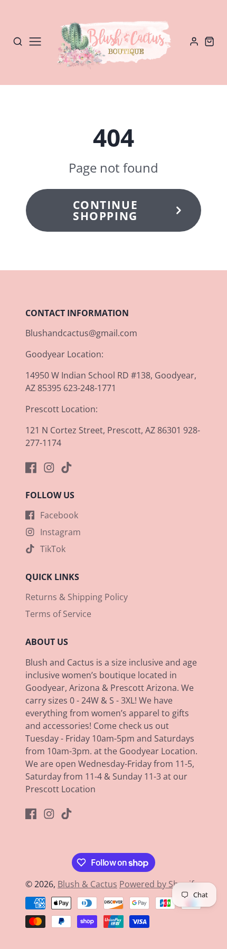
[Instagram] (49, 467)
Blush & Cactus (87, 884)
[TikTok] (66, 467)
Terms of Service (58, 614)
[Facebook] (31, 467)
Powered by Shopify (158, 884)
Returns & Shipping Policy (76, 597)
